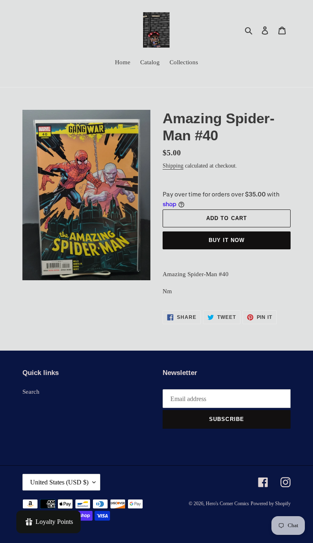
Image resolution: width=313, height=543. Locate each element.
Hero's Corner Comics (227, 503)
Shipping (173, 166)
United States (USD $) (59, 482)
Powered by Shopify (271, 503)
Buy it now (227, 240)
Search (31, 391)
